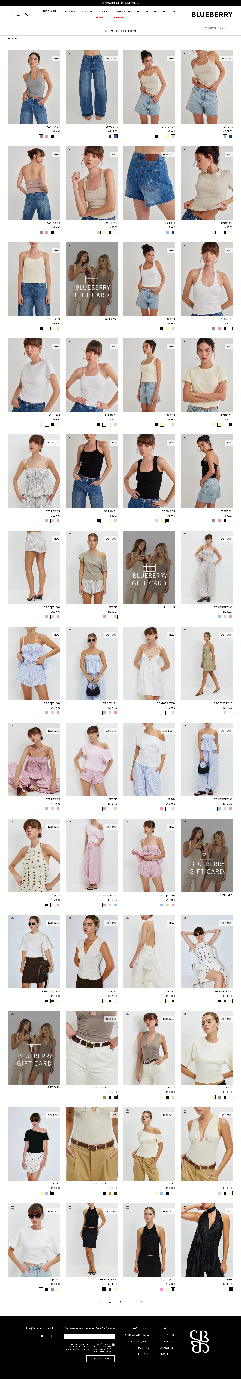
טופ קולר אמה (53, 895)
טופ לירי (170, 1183)
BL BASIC (104, 11)
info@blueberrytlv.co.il (39, 1328)
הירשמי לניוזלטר (100, 1358)
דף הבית (230, 28)
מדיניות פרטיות (167, 1354)
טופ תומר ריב (111, 223)
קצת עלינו (169, 1328)
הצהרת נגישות (167, 1347)
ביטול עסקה (143, 1347)
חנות (222, 28)
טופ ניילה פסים (53, 511)
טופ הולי (170, 991)
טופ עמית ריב (168, 126)
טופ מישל (113, 991)
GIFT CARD (69, 11)
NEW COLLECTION (155, 11)
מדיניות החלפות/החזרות (137, 1335)
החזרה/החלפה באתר (138, 1341)
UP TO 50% (118, 17)
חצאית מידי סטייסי (224, 991)
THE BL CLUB (50, 11)
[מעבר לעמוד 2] (99, 1302)
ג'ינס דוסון (228, 126)
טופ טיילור (170, 1087)
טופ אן (228, 1087)
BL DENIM (87, 11)
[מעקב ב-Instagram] (42, 1336)
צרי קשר (170, 1335)
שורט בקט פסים (52, 607)
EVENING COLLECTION (127, 11)
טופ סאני (113, 607)
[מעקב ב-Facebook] (51, 1336)
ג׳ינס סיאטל (112, 126)
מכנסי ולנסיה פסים (223, 607)
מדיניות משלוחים (140, 1328)
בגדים (174, 11)
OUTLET (100, 17)
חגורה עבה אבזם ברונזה (106, 1087)
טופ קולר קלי (53, 126)
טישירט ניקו (227, 223)
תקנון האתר (168, 1341)
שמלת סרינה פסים (223, 703)
